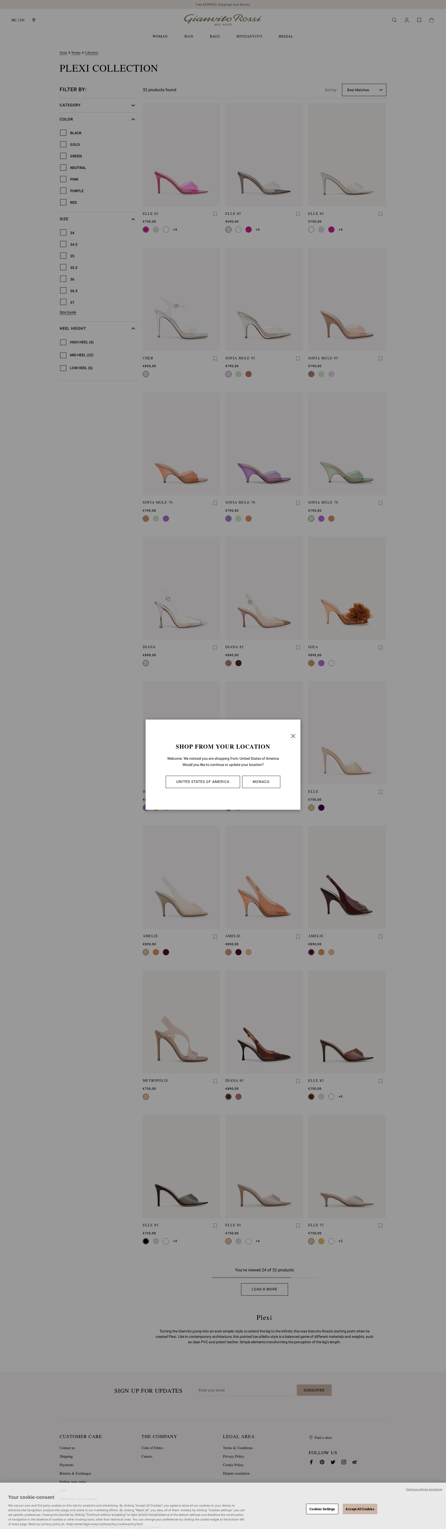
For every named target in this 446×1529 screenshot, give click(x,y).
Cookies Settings (322, 1509)
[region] (223, 1506)
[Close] (293, 736)
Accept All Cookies (360, 1509)
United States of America (202, 782)
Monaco (261, 782)
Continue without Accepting (424, 1489)
